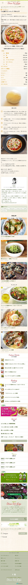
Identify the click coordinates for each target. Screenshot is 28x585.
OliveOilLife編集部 (14, 519)
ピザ (25, 208)
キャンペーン (17, 558)
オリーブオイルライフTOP (14, 552)
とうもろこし (5, 208)
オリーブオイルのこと (5, 555)
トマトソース (19, 208)
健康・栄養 (3, 560)
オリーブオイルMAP (4, 566)
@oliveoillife (23, 533)
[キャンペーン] (14, 447)
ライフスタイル (3, 563)
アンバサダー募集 (18, 566)
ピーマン (4, 210)
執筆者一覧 (17, 560)
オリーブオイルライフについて (6, 569)
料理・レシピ (3, 558)
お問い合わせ (17, 569)
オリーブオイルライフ (5, 6)
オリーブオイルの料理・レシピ (18, 6)
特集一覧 (16, 555)
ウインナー (12, 208)
